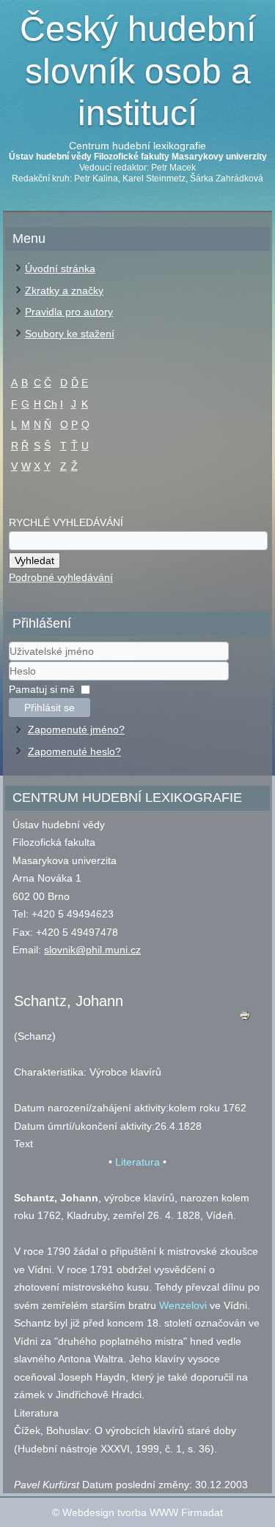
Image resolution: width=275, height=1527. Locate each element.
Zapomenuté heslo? (74, 751)
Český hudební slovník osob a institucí (138, 71)
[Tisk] (245, 1019)
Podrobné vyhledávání (61, 577)
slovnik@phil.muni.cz (92, 950)
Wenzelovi (183, 1305)
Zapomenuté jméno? (76, 729)
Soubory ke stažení (69, 333)
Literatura (137, 1162)
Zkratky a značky (64, 290)
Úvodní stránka (60, 268)
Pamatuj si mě (42, 689)
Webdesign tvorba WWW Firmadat (142, 1512)
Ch (50, 404)
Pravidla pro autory (69, 312)
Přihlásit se (49, 707)
